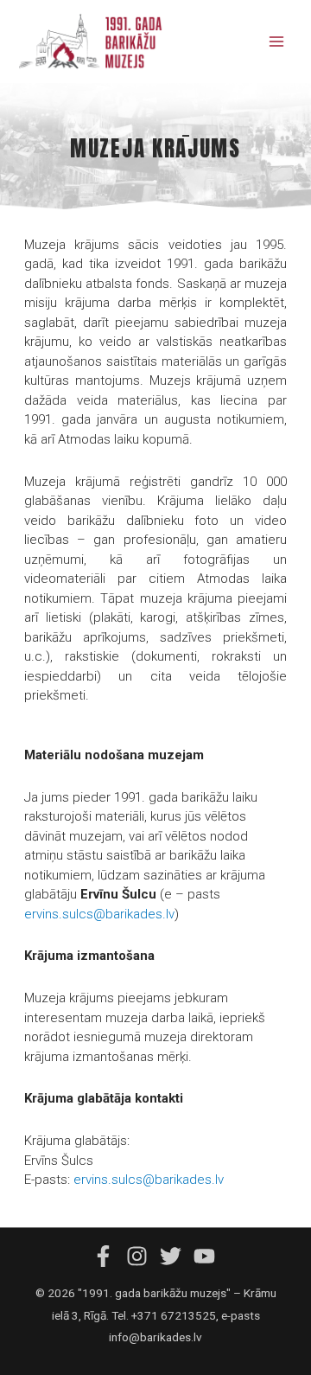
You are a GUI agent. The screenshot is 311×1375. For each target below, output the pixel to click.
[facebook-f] (108, 1256)
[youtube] (206, 1256)
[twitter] (175, 1256)
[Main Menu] (277, 42)
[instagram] (141, 1256)
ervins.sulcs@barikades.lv (99, 914)
